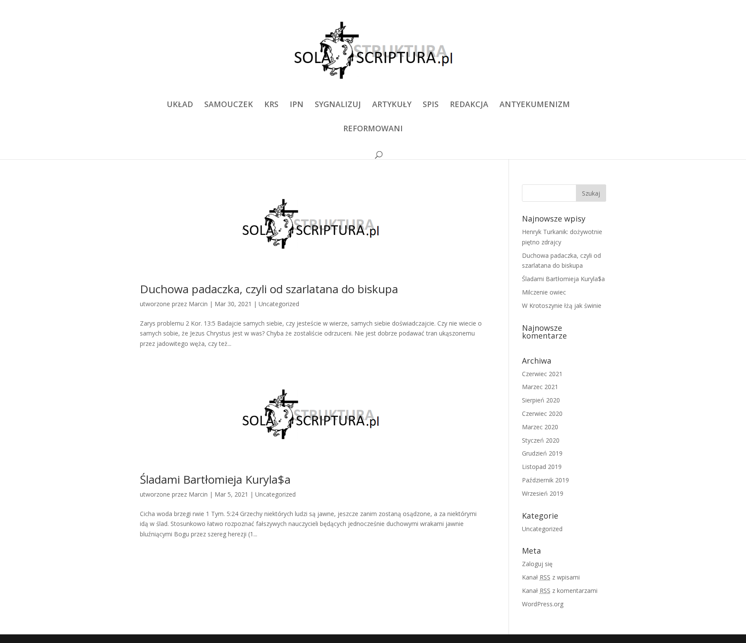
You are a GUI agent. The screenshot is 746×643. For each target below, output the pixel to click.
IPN (296, 105)
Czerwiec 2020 (542, 413)
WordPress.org (542, 604)
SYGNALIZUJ (338, 105)
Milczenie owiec (544, 292)
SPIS (431, 105)
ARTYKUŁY (391, 105)
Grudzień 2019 (542, 453)
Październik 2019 (545, 480)
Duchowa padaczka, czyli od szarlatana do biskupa (269, 289)
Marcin (198, 304)
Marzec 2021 (540, 387)
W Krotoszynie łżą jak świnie (561, 305)
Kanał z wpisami (551, 577)
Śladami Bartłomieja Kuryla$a (215, 479)
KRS (271, 105)
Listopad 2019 (542, 466)
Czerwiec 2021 (542, 374)
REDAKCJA (469, 105)
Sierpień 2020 (541, 400)
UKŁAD (180, 105)
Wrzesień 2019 (542, 493)
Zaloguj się (537, 564)
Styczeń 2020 (541, 440)
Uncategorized (279, 304)
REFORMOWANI (373, 129)
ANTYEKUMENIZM (534, 105)
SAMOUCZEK (228, 105)
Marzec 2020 (540, 427)
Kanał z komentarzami (559, 590)
